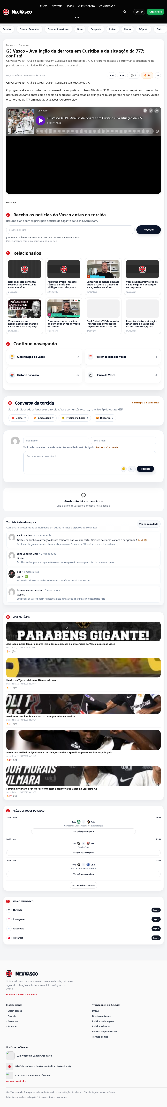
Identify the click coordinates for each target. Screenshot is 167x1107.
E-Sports (143, 29)
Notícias (57, 6)
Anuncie (12, 1026)
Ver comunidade (148, 524)
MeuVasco (11, 45)
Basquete (96, 29)
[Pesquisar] (124, 11)
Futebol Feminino (29, 29)
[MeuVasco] (17, 12)
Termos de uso (100, 1036)
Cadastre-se (155, 11)
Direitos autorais (101, 1016)
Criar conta (112, 447)
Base (80, 29)
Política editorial (101, 1026)
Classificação (86, 6)
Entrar (139, 11)
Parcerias (13, 1021)
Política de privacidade (104, 1031)
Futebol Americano (58, 29)
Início (43, 6)
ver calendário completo (83, 885)
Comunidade (107, 6)
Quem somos (15, 1010)
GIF (132, 468)
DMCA (95, 1010)
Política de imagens (103, 1021)
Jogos (70, 6)
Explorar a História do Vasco (21, 994)
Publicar (145, 468)
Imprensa (24, 45)
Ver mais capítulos (16, 1081)
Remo (127, 29)
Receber (149, 229)
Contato (12, 1016)
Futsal (112, 29)
